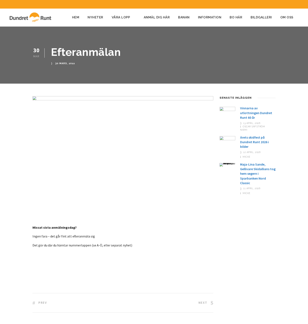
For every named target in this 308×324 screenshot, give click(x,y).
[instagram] (298, 4)
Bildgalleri (261, 17)
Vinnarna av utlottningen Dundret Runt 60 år (256, 113)
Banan (184, 17)
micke (246, 157)
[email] (283, 4)
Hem (75, 17)
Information (209, 17)
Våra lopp (121, 17)
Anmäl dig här (157, 17)
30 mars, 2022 (65, 63)
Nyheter (95, 17)
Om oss (286, 17)
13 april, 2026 (251, 123)
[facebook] (290, 4)
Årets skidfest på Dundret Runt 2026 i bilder (254, 142)
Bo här (236, 17)
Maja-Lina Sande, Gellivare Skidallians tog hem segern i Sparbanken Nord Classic (258, 173)
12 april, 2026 (251, 152)
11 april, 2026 (251, 188)
